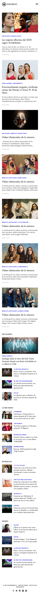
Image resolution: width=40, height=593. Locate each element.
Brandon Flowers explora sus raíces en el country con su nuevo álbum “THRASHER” (26, 439)
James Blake (22, 178)
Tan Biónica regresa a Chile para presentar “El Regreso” (25, 427)
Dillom (16, 525)
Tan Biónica (18, 423)
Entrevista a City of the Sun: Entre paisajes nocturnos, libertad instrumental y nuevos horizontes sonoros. (25, 471)
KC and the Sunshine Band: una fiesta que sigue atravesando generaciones (24, 386)
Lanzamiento (17, 83)
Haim (4, 83)
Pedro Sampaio (7, 356)
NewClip (14, 133)
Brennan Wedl (19, 446)
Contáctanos (23, 585)
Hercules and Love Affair (23, 479)
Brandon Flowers (20, 435)
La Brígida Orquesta (21, 369)
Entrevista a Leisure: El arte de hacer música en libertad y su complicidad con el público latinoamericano (26, 510)
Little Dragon (23, 222)
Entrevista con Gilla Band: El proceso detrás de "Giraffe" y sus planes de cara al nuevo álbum (25, 498)
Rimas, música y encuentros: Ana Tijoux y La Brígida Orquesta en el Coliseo (25, 374)
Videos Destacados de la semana (18, 137)
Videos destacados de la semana (18, 182)
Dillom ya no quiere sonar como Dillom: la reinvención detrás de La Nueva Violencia (25, 530)
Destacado (6, 36)
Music (19, 36)
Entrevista (18, 493)
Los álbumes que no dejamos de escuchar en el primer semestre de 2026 (25, 397)
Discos (16, 393)
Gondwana (18, 411)
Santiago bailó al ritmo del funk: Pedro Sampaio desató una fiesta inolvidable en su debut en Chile (19, 361)
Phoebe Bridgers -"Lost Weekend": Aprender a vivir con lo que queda (25, 540)
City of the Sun (19, 465)
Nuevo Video (22, 133)
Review (9, 83)
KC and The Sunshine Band (23, 381)
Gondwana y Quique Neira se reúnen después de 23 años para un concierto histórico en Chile (25, 416)
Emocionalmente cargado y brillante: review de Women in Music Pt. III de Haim (20, 90)
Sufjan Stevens (23, 311)
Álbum (13, 36)
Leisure (16, 505)
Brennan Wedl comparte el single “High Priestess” (25, 450)
